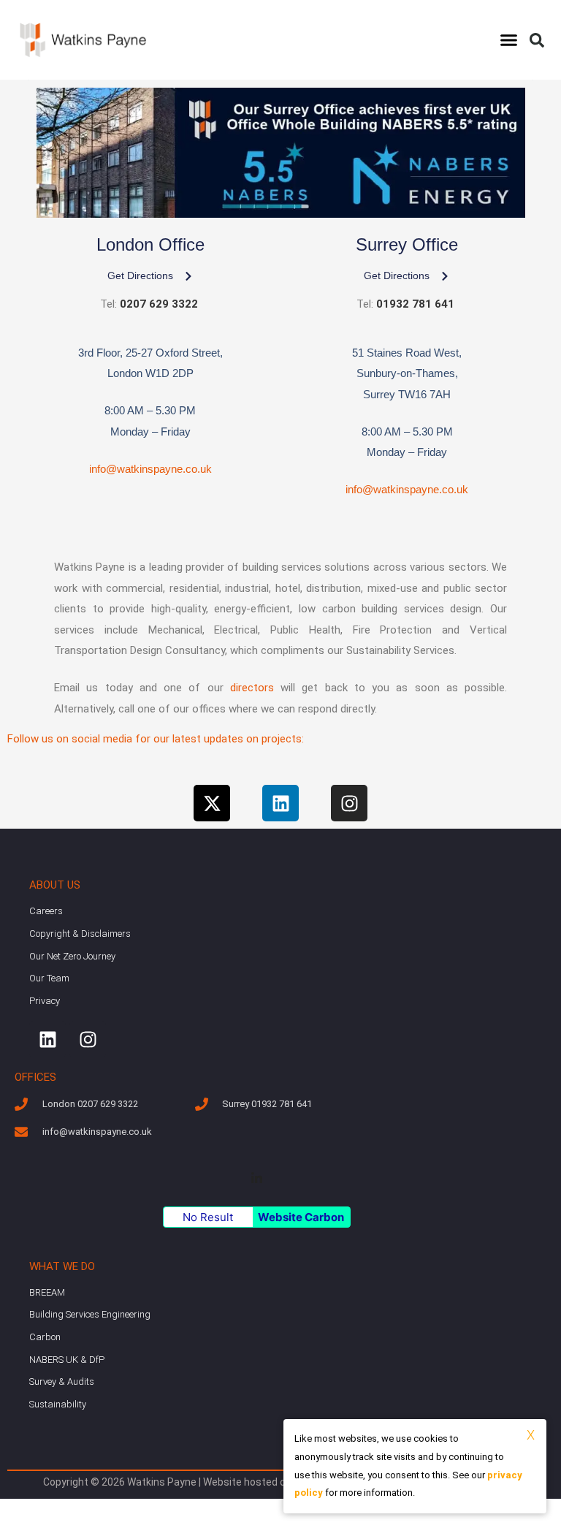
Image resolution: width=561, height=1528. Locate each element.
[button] (508, 40)
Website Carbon (301, 1217)
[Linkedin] (280, 803)
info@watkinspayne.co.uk (150, 469)
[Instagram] (349, 803)
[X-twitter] (212, 803)
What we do (62, 1266)
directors (252, 687)
